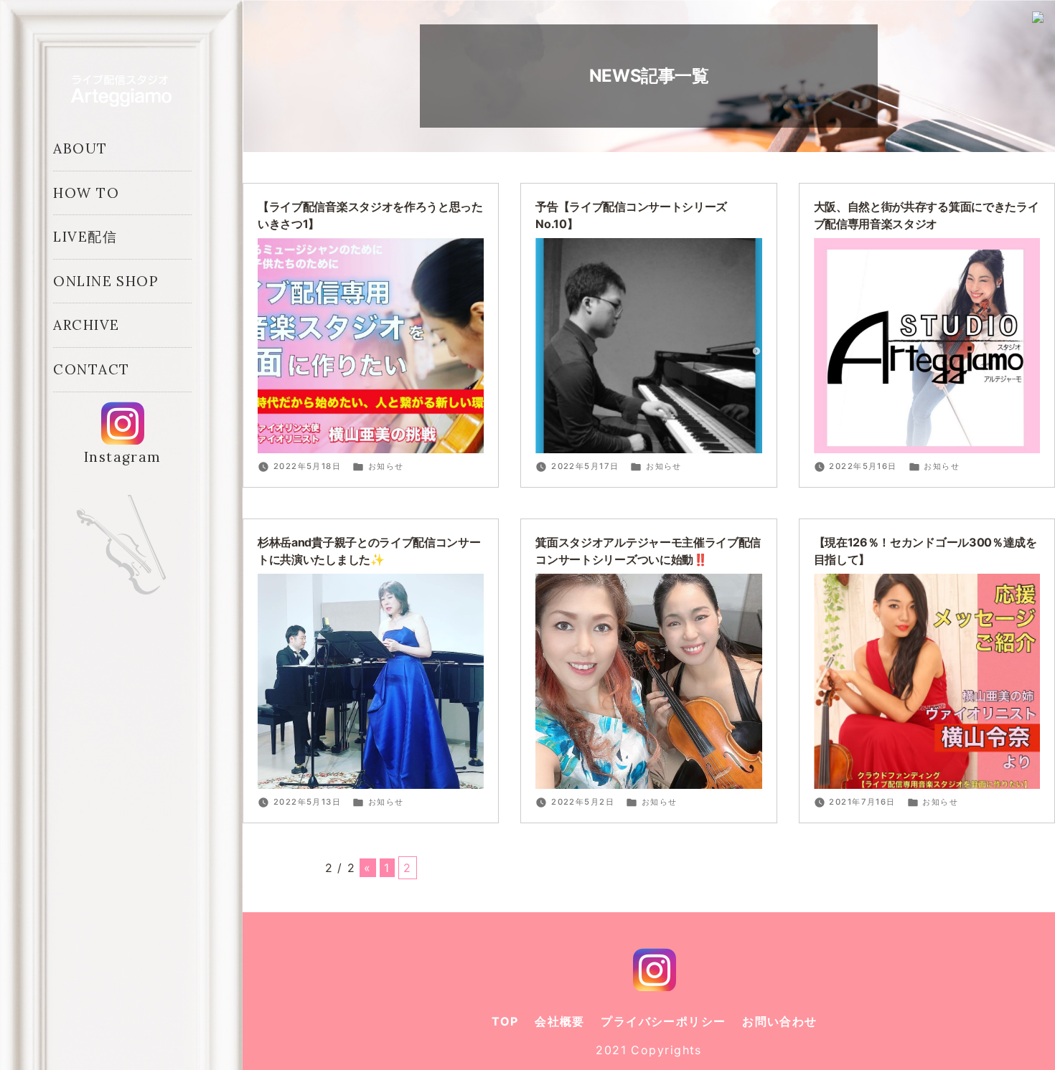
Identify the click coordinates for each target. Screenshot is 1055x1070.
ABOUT (80, 148)
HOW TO (86, 193)
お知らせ (386, 466)
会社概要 (560, 1021)
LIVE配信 (85, 236)
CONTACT (91, 369)
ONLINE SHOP (105, 281)
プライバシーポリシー (663, 1021)
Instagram (122, 456)
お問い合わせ (779, 1021)
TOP (505, 1021)
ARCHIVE (86, 324)
